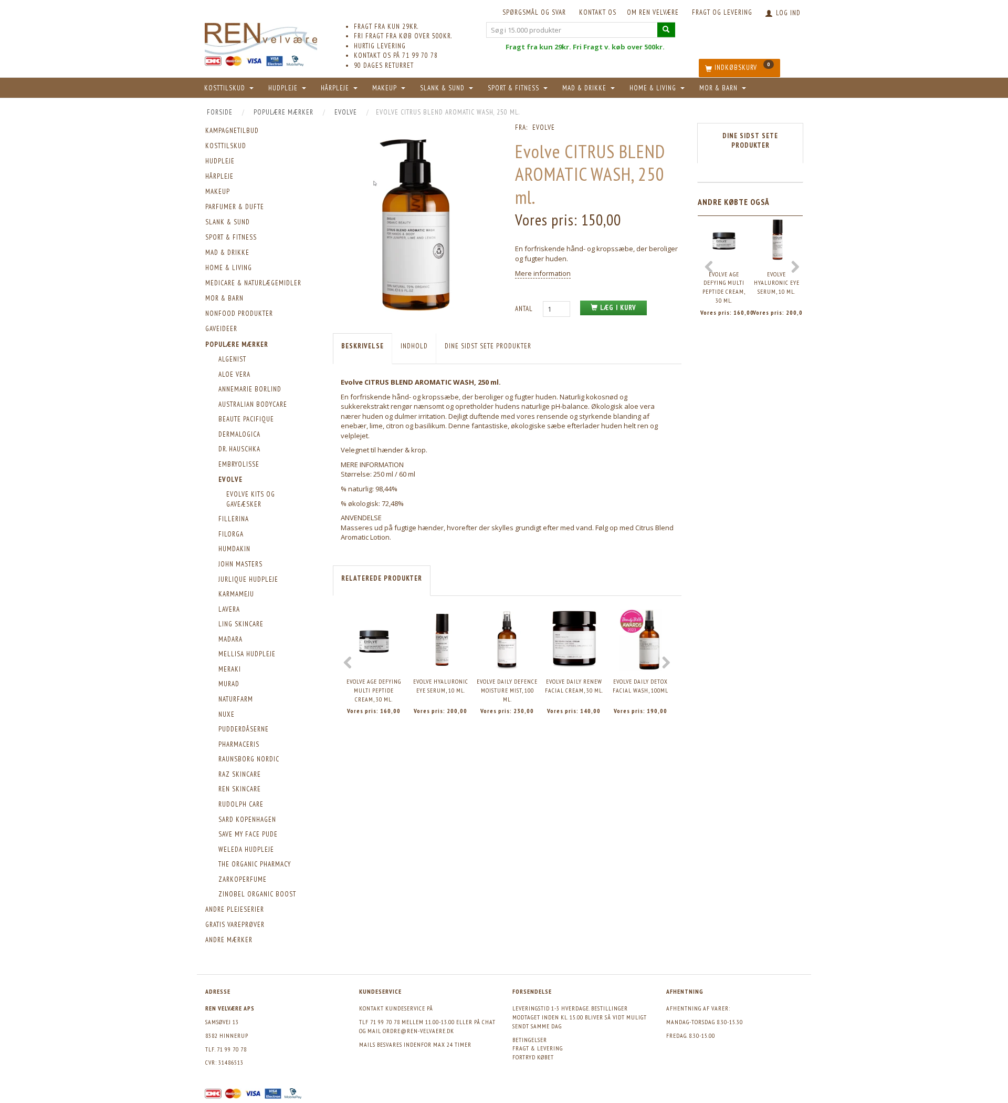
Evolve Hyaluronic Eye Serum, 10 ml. (440, 685)
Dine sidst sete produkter (488, 346)
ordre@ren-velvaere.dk (418, 1031)
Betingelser (529, 1040)
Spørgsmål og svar (534, 12)
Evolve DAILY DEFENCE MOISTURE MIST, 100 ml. (507, 690)
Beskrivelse (362, 346)
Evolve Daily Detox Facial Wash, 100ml (640, 685)
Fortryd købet (533, 1057)
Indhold (414, 346)
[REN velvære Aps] (261, 36)
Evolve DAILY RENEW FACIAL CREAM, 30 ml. (574, 685)
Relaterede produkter (381, 578)
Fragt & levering (537, 1048)
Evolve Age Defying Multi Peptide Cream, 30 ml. (373, 690)
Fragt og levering (722, 12)
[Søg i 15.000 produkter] (666, 29)
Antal (525, 308)
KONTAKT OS (597, 12)
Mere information (543, 273)
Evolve (543, 127)
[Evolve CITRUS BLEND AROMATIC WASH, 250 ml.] (416, 223)
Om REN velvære (653, 12)
